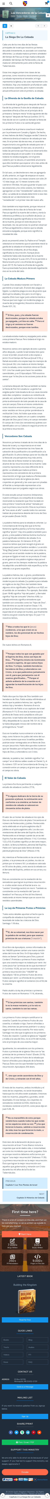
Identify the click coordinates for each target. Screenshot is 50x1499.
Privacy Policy (21, 1493)
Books (25, 16)
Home (13, 16)
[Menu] (3, 3)
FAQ (30, 1362)
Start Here (25, 1234)
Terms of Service (37, 1493)
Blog (30, 1340)
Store (5, 1362)
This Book (32, 16)
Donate (25, 1472)
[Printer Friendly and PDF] (5, 26)
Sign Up (25, 1416)
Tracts (6, 1347)
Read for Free (25, 1320)
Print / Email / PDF (26, 1442)
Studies (19, 16)
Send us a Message (25, 1386)
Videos (6, 1354)
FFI (29, 1354)
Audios (31, 1347)
